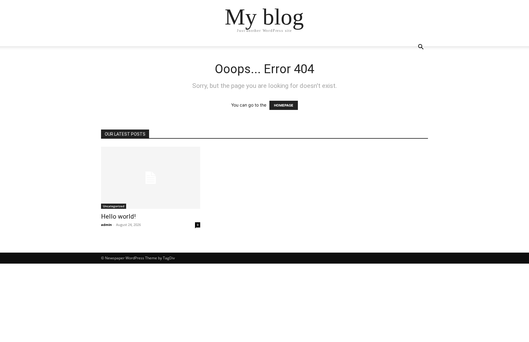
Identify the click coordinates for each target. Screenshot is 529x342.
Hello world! (118, 216)
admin (106, 224)
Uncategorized (113, 206)
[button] (420, 48)
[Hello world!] (150, 178)
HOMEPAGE (283, 105)
